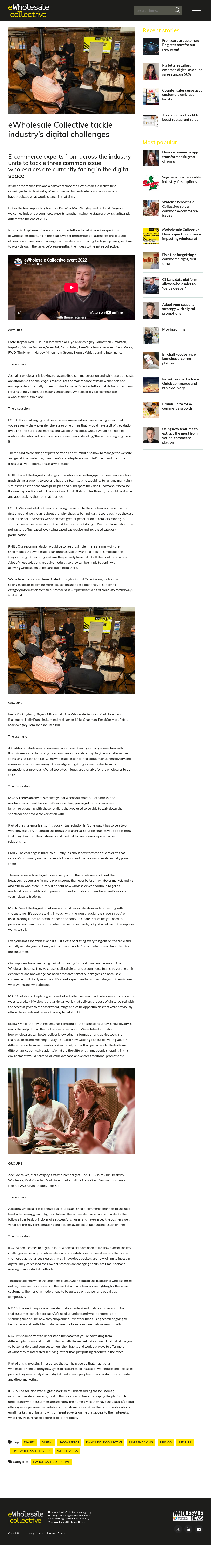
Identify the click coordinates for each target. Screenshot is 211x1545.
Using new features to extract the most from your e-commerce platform (180, 435)
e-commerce (69, 1442)
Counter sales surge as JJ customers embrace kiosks (182, 94)
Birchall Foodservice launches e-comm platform (179, 358)
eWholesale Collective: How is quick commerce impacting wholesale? (181, 234)
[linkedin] (188, 1529)
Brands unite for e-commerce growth (177, 406)
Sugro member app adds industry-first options (181, 179)
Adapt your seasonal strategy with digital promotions (178, 308)
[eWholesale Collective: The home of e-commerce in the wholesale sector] (28, 10)
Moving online (174, 329)
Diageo (29, 1442)
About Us (14, 1533)
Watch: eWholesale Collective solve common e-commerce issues (180, 208)
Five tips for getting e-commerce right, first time (180, 259)
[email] (199, 1529)
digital (47, 1442)
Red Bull (185, 1442)
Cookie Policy (56, 1533)
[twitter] (178, 1529)
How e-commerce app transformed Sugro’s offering (180, 156)
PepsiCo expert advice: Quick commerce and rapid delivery (181, 383)
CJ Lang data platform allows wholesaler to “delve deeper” (179, 284)
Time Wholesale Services (31, 1451)
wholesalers (67, 1451)
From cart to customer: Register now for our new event (180, 44)
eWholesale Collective (104, 1442)
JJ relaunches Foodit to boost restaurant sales (180, 117)
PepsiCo (166, 1442)
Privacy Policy (34, 1533)
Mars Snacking (141, 1442)
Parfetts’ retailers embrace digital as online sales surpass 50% (182, 69)
